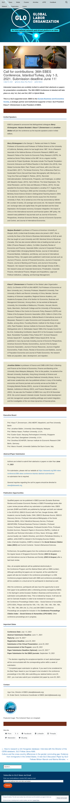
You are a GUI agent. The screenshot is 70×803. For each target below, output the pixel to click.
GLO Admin (39, 82)
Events (18, 82)
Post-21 (30, 82)
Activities (35, 2)
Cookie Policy (36, 800)
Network (4, 6)
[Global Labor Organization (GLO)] (35, 19)
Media (18, 2)
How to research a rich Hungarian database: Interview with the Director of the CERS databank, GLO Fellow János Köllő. (34, 750)
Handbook (53, 2)
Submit (8, 785)
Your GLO (6, 795)
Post (26, 82)
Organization (15, 6)
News (10, 2)
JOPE (44, 2)
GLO (3, 2)
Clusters (26, 2)
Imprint (25, 6)
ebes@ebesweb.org (14, 485)
